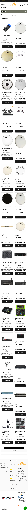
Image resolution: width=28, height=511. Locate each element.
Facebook (25, 480)
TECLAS (3, 14)
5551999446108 (21, 471)
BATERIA (13, 468)
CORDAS (3, 11)
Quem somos (2, 463)
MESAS (3, 18)
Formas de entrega (3, 471)
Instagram (20, 480)
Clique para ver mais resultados (14, 447)
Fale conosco (2, 465)
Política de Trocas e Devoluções (4, 468)
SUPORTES (4, 7)
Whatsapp (25, 508)
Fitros (4, 11)
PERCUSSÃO (13, 464)
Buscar (21, 5)
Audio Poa (14, 4)
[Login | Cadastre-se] (24, 4)
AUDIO (13, 460)
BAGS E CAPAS (3, 3)
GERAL (13, 471)
